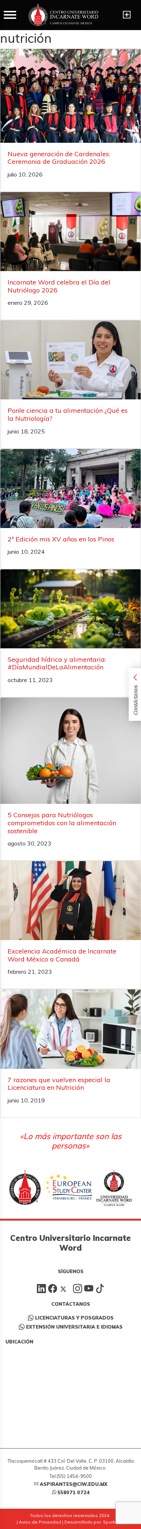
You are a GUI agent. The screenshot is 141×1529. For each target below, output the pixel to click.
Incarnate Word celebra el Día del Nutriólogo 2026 (59, 286)
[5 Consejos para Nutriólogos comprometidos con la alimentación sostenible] (70, 751)
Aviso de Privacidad (40, 1522)
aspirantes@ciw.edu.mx (73, 1484)
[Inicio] (63, 15)
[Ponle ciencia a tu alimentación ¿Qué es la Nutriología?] (70, 359)
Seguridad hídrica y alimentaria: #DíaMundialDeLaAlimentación (57, 663)
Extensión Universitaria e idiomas (74, 1327)
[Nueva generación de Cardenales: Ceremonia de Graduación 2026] (70, 96)
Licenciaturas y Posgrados (74, 1318)
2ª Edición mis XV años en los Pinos (61, 539)
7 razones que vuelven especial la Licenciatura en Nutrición (59, 1084)
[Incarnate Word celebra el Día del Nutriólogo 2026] (70, 231)
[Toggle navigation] (127, 15)
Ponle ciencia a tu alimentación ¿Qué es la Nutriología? (68, 414)
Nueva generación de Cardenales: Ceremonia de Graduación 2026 (59, 158)
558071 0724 (73, 1492)
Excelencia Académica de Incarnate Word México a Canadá (62, 955)
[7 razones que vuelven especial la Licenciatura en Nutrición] (70, 1028)
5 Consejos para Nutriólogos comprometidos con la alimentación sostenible (62, 823)
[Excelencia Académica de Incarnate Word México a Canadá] (70, 900)
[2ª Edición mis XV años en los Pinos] (70, 488)
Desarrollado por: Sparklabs (94, 1522)
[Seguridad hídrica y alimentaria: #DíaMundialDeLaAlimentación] (70, 608)
